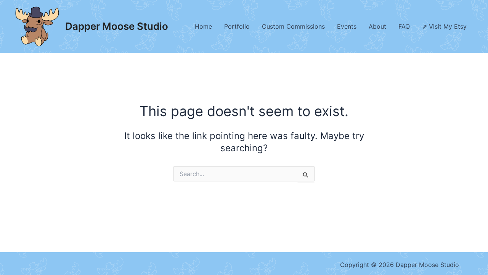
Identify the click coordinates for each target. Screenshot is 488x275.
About (377, 26)
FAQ (404, 26)
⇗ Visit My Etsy (444, 26)
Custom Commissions (293, 26)
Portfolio (237, 26)
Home (203, 26)
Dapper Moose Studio (116, 26)
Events (346, 26)
